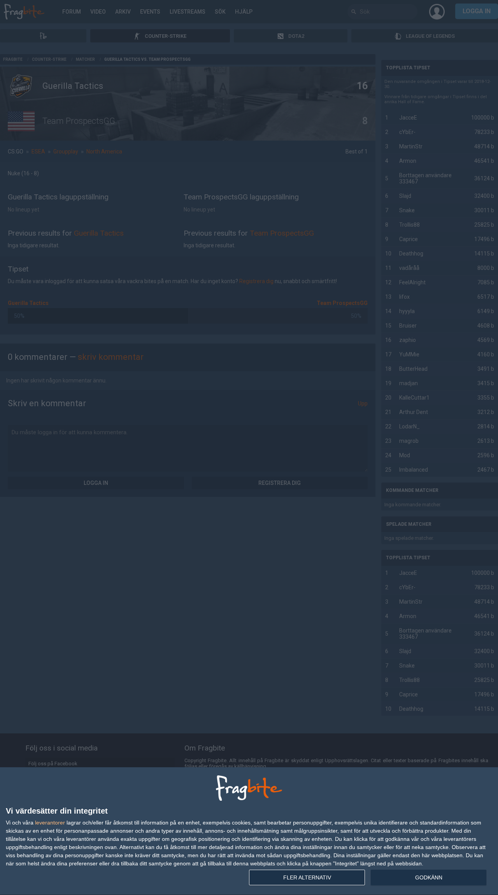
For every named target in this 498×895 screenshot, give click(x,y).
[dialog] (249, 831)
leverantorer (50, 822)
